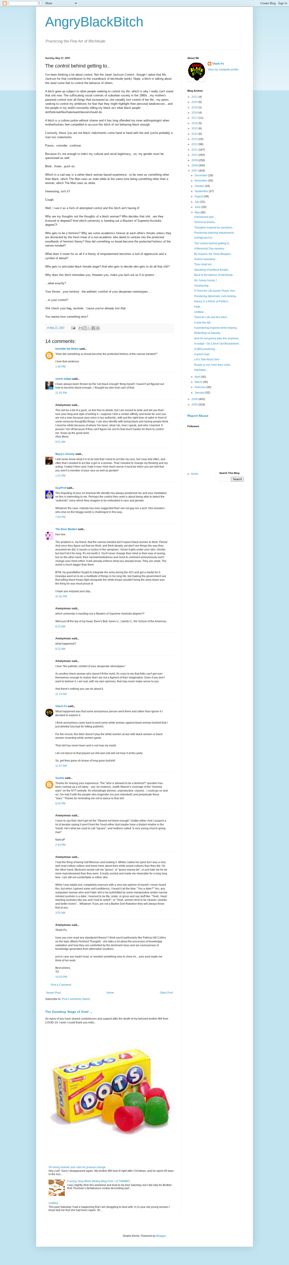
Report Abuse (197, 415)
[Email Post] (73, 327)
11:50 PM (61, 392)
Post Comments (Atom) (76, 999)
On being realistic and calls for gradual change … (79, 1167)
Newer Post (53, 992)
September (202, 191)
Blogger (161, 1235)
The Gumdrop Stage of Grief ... (68, 1011)
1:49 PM (60, 366)
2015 (194, 128)
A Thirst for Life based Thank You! (214, 290)
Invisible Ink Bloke (67, 348)
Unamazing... (202, 285)
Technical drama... (205, 222)
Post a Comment (61, 984)
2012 (194, 144)
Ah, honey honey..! (205, 280)
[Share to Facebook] (93, 328)
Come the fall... (203, 322)
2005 (194, 404)
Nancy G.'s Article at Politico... (212, 301)
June (198, 207)
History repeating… (206, 259)
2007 (194, 170)
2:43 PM (60, 844)
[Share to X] (89, 328)
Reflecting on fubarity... (208, 333)
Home (110, 992)
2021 (194, 96)
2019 (194, 107)
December (201, 175)
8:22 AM (60, 648)
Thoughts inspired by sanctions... (214, 227)
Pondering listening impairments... (215, 232)
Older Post (166, 992)
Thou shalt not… (204, 264)
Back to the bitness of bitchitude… (214, 275)
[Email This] (80, 328)
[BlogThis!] (85, 328)
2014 (194, 133)
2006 (194, 399)
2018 (194, 112)
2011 (194, 149)
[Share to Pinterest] (98, 328)
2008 (194, 165)
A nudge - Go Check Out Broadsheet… (217, 343)
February (200, 387)
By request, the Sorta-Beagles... (213, 254)
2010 (194, 154)
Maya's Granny (65, 454)
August (199, 196)
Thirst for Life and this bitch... (211, 317)
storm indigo (63, 378)
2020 (194, 102)
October (200, 186)
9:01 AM (60, 441)
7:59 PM (60, 517)
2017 (194, 117)
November (201, 180)
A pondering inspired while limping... (216, 327)
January (200, 392)
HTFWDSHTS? (203, 238)
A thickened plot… (205, 217)
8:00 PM (60, 803)
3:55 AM (60, 912)
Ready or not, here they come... (213, 364)
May (197, 212)
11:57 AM (61, 765)
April (198, 376)
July (197, 201)
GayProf (60, 487)
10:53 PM (61, 976)
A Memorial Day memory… (210, 248)
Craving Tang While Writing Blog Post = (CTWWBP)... (99, 1181)
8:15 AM (60, 626)
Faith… (198, 306)
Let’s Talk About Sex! (206, 359)
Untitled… (55, 1203)
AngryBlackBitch (94, 21)
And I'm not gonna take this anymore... (217, 338)
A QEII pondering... (205, 349)
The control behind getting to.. (212, 243)
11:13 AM (61, 694)
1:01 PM (60, 475)
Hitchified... (201, 370)
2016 (194, 123)
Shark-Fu (61, 706)
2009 (194, 160)
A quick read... (202, 354)
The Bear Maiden (66, 529)
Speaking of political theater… (212, 269)
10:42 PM (61, 596)
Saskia (59, 778)
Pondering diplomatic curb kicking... (216, 296)
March (199, 382)
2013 (194, 139)
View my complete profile (223, 69)
